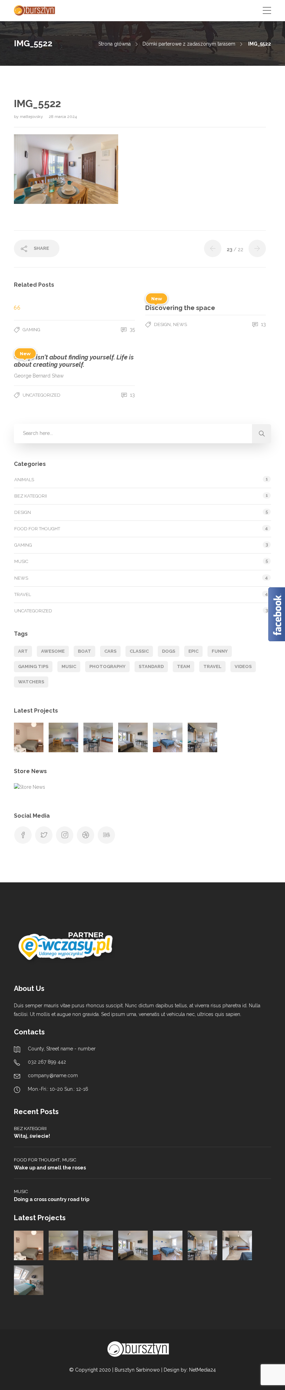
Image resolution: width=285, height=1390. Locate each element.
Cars (110, 651)
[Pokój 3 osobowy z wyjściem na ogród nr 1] (98, 737)
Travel (22, 594)
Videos (243, 666)
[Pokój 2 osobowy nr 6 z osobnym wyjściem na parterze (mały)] (28, 737)
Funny (220, 651)
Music (21, 561)
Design (162, 324)
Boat (84, 651)
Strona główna (114, 44)
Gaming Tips (33, 666)
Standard (151, 666)
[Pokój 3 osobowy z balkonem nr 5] (237, 1245)
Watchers (31, 681)
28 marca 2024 (63, 116)
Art (23, 651)
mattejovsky (32, 116)
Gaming (31, 329)
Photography (107, 666)
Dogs (168, 651)
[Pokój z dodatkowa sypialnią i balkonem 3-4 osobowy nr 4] (202, 737)
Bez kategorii (30, 496)
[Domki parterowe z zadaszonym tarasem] (63, 737)
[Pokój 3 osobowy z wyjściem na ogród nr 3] (167, 737)
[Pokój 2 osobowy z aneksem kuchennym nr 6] (28, 1280)
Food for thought (37, 528)
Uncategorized (41, 395)
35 (131, 329)
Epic (193, 651)
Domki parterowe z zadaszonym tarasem (188, 44)
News (180, 324)
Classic (139, 651)
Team (183, 666)
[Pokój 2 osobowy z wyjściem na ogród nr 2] (133, 737)
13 (263, 324)
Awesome (53, 651)
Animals (24, 479)
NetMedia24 (202, 1370)
